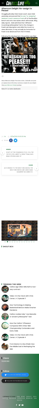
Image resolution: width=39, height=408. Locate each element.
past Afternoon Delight (10, 85)
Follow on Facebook (17, 381)
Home (18, 396)
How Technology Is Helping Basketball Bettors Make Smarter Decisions (23, 307)
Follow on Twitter (16, 375)
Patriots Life (21, 398)
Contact (29, 396)
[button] (11, 140)
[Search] (37, 3)
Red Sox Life (12, 398)
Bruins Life (29, 398)
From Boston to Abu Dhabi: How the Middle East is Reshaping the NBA (22, 346)
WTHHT (23, 396)
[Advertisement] (19, 113)
